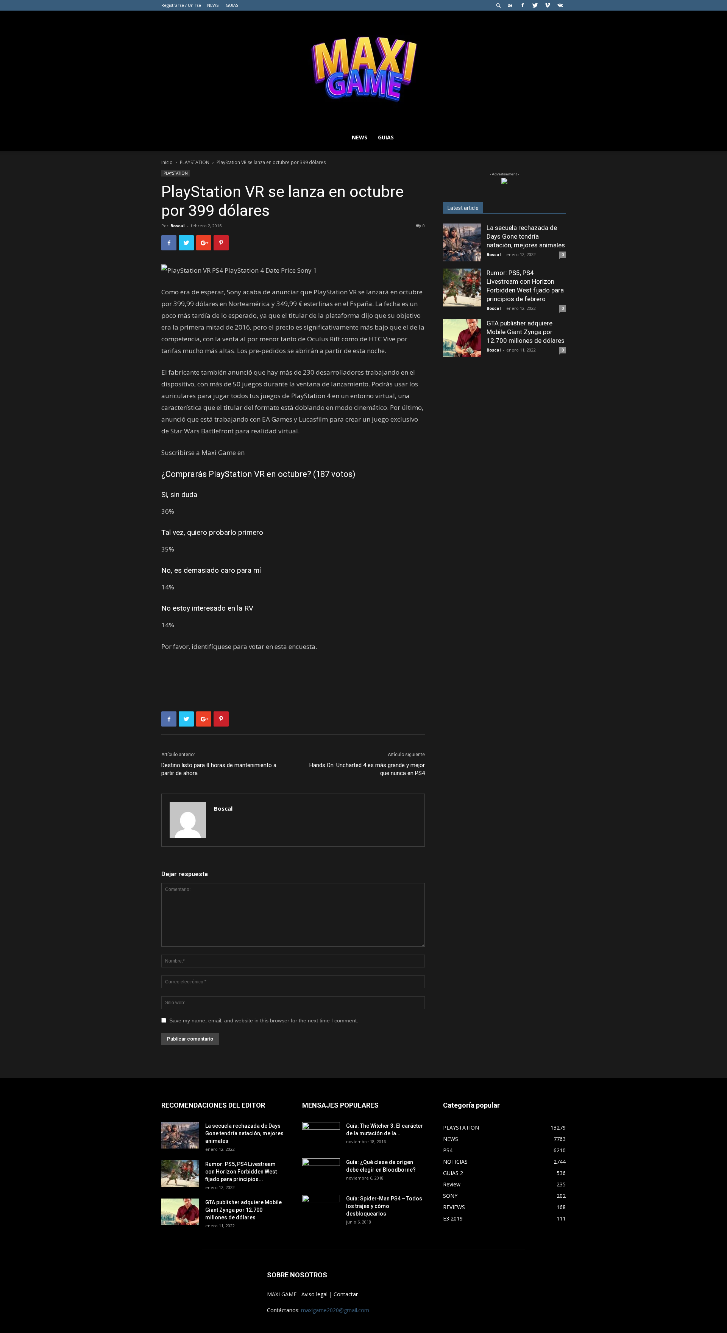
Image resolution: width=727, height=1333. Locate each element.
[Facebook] (522, 5)
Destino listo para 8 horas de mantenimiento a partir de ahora (218, 769)
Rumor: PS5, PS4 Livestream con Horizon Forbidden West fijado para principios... (241, 1171)
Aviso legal (314, 1294)
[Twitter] (535, 5)
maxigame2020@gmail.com (335, 1310)
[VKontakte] (560, 5)
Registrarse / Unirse (181, 5)
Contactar (346, 1294)
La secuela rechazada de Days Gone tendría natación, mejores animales (526, 236)
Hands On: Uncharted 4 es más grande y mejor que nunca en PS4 (367, 769)
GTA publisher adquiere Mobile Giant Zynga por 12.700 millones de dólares (526, 331)
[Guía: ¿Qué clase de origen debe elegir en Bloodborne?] (321, 1169)
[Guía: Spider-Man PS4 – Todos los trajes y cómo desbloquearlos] (321, 1205)
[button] (498, 5)
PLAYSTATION (194, 162)
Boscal (177, 225)
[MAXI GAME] (363, 67)
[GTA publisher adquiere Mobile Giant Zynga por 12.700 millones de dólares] (462, 338)
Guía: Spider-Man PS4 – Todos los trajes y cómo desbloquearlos (384, 1206)
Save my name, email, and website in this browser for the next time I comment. (263, 1020)
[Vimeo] (547, 5)
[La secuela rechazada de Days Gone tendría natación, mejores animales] (462, 242)
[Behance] (510, 5)
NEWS (212, 5)
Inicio (167, 162)
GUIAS (232, 5)
